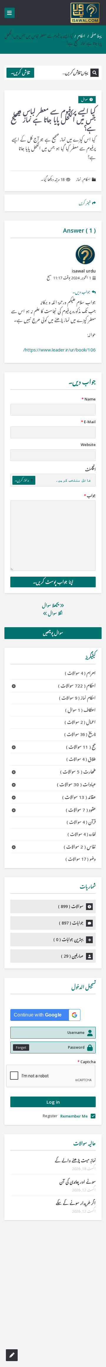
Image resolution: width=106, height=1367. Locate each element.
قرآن (81, 822)
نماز (78, 179)
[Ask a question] (12, 1355)
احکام (81, 36)
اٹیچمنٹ (90, 469)
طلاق (81, 759)
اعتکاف (80, 710)
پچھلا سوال (51, 605)
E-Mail (88, 421)
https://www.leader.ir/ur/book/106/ (59, 350)
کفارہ (81, 834)
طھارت (78, 772)
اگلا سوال (55, 613)
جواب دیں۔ (81, 292)
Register (50, 1115)
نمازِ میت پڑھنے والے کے (75, 1160)
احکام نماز (77, 698)
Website (88, 444)
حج (81, 747)
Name (89, 399)
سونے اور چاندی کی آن (77, 1182)
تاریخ (80, 734)
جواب (90, 495)
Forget (21, 1047)
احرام (80, 673)
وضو (80, 859)
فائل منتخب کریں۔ (73, 480)
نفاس (80, 847)
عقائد (79, 797)
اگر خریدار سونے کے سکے (76, 1203)
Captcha (86, 1061)
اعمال (80, 722)
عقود (81, 810)
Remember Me (74, 1116)
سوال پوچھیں (53, 633)
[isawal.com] (85, 12)
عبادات (76, 784)
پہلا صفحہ (96, 36)
